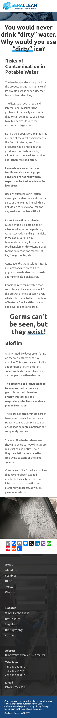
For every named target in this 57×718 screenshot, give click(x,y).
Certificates (12, 619)
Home (9, 564)
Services (10, 575)
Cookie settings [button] (11, 713)
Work (9, 586)
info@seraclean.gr (15, 686)
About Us (11, 570)
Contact (10, 635)
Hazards (10, 608)
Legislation (12, 624)
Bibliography (14, 630)
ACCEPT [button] (25, 713)
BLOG (8, 581)
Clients (10, 592)
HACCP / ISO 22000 (17, 613)
